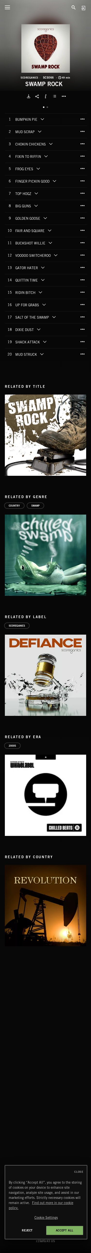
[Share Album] (37, 96)
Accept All (65, 1230)
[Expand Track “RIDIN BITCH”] (40, 292)
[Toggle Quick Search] (73, 7)
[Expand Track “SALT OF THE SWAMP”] (54, 317)
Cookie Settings (46, 1218)
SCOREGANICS (29, 77)
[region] (46, 1202)
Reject (27, 1230)
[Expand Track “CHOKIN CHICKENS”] (51, 144)
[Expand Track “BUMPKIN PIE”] (42, 119)
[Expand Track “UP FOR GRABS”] (44, 304)
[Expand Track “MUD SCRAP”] (39, 131)
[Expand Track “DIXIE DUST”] (38, 329)
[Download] (28, 96)
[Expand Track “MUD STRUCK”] (42, 354)
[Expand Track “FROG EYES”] (38, 168)
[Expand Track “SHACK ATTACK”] (45, 342)
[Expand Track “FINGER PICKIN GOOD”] (54, 181)
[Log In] (83, 8)
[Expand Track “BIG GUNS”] (36, 205)
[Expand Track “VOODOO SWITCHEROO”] (55, 255)
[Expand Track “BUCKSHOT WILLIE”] (50, 243)
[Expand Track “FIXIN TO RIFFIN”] (46, 156)
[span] (26, 120)
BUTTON (63, 96)
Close (78, 1171)
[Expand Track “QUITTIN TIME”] (43, 280)
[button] (45, 48)
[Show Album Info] (45, 96)
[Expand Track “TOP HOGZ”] (36, 193)
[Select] (55, 96)
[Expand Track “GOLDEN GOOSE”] (45, 218)
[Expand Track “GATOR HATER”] (43, 267)
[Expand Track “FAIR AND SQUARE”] (49, 230)
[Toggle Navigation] (7, 7)
